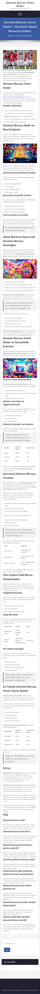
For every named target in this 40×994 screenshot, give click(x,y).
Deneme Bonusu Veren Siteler (20, 4)
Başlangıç (10, 36)
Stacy (27, 990)
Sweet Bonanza (9, 116)
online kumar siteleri (26, 483)
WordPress (17, 990)
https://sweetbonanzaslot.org (24, 468)
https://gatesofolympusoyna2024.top (14, 97)
